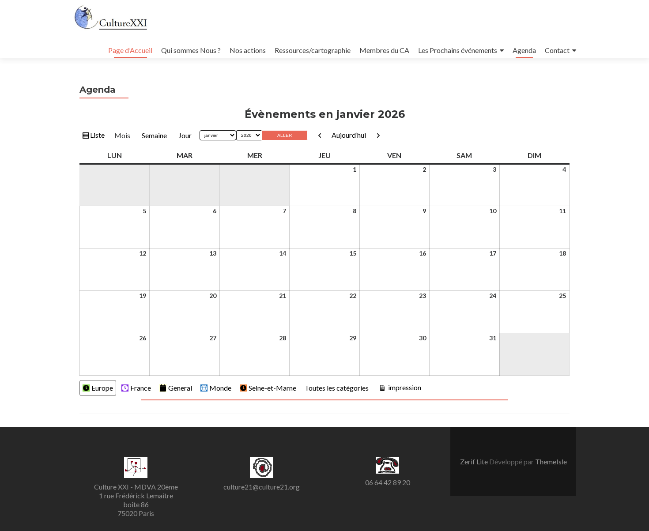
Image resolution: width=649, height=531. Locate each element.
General (180, 388)
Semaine (154, 135)
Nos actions (248, 50)
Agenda (524, 50)
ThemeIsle (551, 461)
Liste (97, 136)
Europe (102, 388)
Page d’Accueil (130, 50)
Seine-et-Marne (272, 388)
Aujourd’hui (349, 135)
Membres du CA (384, 50)
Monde (220, 388)
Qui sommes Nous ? (191, 50)
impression (403, 387)
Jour (185, 135)
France (140, 388)
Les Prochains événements (457, 50)
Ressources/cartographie (313, 50)
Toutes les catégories (337, 388)
